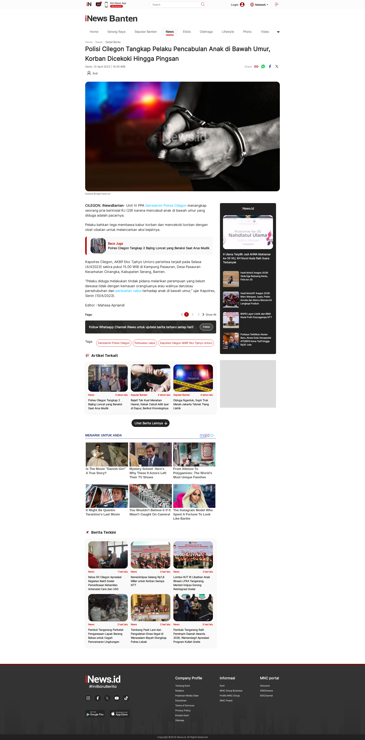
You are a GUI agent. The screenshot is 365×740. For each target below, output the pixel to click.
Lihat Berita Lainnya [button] (149, 423)
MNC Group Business (231, 690)
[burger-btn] (277, 4)
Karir (222, 685)
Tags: (89, 341)
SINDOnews (266, 690)
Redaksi (179, 690)
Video (265, 31)
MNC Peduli (226, 700)
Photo (247, 31)
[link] (256, 66)
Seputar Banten (146, 31)
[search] (203, 4)
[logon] (89, 4)
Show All (211, 314)
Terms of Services (184, 705)
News (170, 31)
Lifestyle (228, 31)
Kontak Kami (182, 715)
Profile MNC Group (230, 695)
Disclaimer (180, 700)
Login (234, 4)
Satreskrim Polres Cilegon (165, 205)
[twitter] (277, 66)
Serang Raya (116, 31)
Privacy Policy (183, 710)
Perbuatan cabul (145, 342)
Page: (88, 314)
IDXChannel (266, 695)
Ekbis (187, 31)
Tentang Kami (182, 685)
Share (248, 66)
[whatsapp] (263, 66)
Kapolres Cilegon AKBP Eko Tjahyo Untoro (186, 342)
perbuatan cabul (128, 291)
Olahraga (206, 31)
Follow (206, 327)
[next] (203, 314)
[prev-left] (182, 314)
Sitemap (179, 720)
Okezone (265, 685)
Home (94, 31)
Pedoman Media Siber (187, 695)
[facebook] (270, 66)
